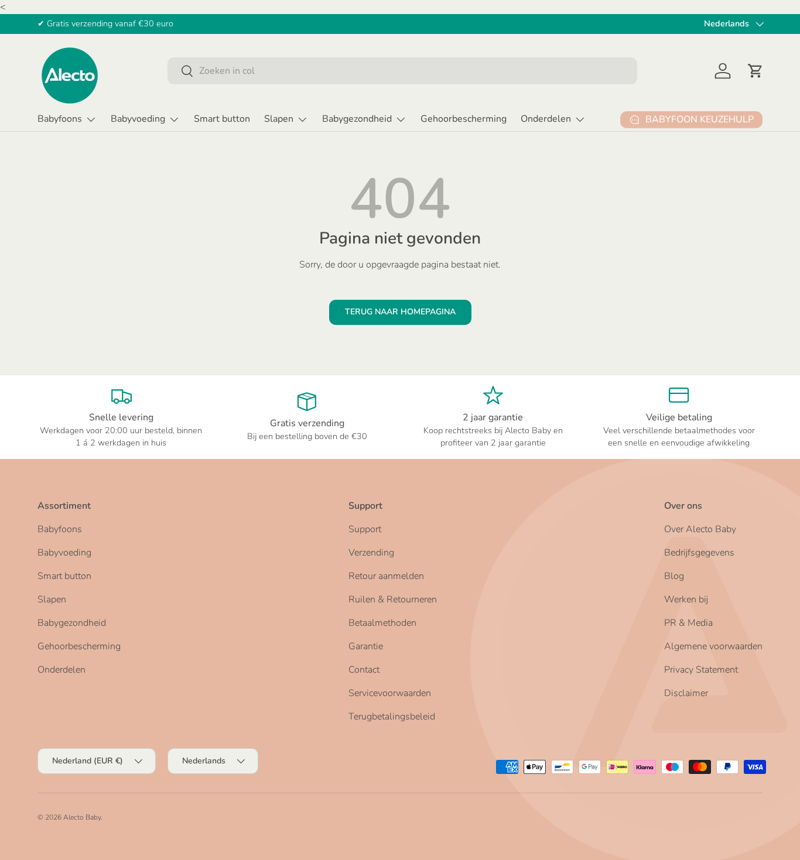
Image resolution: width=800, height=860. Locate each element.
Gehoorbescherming (463, 118)
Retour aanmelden (386, 576)
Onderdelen (546, 118)
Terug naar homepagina (400, 311)
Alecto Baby (82, 817)
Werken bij (686, 599)
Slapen (278, 118)
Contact (364, 669)
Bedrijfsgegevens (699, 552)
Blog (674, 576)
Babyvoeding (138, 118)
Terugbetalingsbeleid (391, 716)
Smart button (222, 118)
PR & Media (688, 622)
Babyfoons (59, 118)
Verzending (371, 552)
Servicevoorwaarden (389, 693)
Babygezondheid (357, 118)
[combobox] (402, 70)
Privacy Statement (701, 669)
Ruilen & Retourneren (392, 599)
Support (364, 529)
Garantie (365, 646)
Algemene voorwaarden (713, 646)
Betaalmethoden (382, 622)
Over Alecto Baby (700, 529)
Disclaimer (686, 693)
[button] (755, 71)
